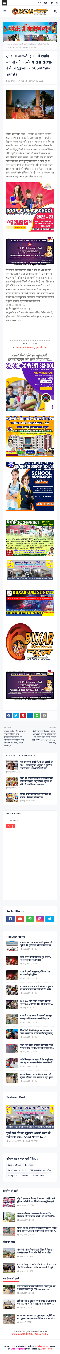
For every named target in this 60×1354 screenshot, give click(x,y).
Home (8, 44)
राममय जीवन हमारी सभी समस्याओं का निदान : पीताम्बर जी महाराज (35, 796)
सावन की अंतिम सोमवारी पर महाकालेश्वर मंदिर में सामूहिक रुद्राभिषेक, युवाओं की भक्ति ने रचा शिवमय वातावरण (36, 781)
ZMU (30, 1334)
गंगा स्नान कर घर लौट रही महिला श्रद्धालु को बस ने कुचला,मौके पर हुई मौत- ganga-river (36, 1288)
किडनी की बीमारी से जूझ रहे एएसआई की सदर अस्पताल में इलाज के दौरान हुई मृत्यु (36, 1032)
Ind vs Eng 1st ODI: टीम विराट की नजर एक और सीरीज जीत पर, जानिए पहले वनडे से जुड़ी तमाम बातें (36, 1266)
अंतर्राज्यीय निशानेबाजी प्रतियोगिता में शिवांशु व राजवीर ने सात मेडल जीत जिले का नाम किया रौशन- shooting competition (35, 1251)
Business (29, 1165)
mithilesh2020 (19, 1334)
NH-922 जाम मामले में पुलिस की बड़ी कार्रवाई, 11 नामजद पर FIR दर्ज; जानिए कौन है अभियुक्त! (36, 1002)
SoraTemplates (18, 1349)
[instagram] (57, 2)
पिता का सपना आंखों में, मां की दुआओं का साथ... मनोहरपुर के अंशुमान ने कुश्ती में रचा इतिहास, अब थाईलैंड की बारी (36, 765)
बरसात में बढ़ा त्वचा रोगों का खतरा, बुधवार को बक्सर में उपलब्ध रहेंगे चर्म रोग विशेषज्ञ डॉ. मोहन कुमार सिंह (36, 988)
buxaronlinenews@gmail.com (31, 347)
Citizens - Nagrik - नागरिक (40, 1170)
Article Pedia (41, 1334)
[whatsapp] (30, 919)
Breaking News (14, 1165)
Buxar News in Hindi (17, 1170)
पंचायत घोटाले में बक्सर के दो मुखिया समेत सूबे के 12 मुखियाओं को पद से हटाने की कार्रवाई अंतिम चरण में (36, 944)
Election (25, 1176)
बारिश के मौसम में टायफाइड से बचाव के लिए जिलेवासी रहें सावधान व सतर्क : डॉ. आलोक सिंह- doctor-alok (36, 1215)
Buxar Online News (16, 81)
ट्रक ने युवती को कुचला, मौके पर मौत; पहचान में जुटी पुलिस (35, 973)
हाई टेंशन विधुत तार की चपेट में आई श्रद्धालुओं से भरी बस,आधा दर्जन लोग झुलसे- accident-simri (36, 1302)
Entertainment (39, 1176)
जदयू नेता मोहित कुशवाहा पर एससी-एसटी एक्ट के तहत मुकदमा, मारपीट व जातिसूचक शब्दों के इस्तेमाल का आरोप (37, 1046)
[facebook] (39, 2)
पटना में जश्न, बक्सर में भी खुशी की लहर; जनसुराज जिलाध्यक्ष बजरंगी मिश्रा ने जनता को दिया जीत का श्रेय (36, 1017)
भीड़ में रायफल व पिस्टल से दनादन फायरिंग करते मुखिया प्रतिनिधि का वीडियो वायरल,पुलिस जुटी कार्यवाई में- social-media (36, 1200)
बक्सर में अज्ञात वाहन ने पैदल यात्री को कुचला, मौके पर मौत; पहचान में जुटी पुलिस (36, 1076)
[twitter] (52, 2)
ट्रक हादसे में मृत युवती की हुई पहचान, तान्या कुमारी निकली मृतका (35, 958)
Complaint (12, 1176)
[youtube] (46, 2)
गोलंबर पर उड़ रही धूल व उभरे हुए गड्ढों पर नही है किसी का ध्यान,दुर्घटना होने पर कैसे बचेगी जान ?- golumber (36, 1229)
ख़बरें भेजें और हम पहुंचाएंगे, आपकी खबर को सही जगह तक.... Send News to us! (28, 1135)
